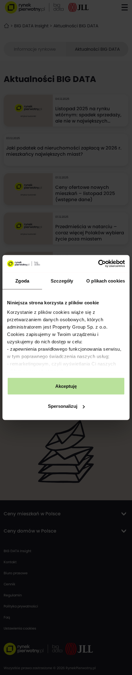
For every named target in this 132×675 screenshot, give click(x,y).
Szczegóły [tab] (62, 280)
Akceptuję (66, 385)
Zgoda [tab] (22, 280)
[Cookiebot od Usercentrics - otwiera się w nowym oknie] (98, 264)
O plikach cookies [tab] (105, 280)
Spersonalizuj (62, 406)
